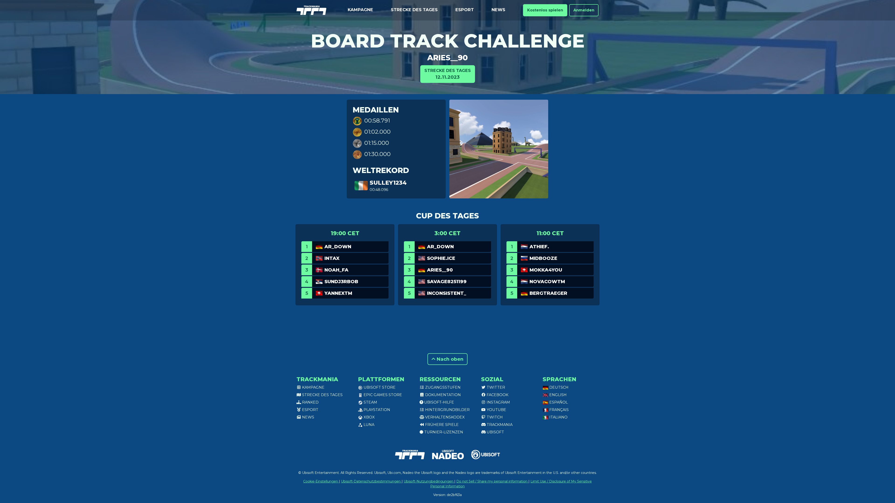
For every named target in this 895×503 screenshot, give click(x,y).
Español (558, 402)
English (557, 395)
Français (558, 410)
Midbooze (543, 258)
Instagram (498, 402)
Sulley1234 (388, 182)
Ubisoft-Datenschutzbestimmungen (371, 481)
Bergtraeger (548, 293)
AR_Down (337, 246)
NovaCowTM (547, 281)
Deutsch (558, 387)
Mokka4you (546, 270)
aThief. (539, 246)
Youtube (496, 410)
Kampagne (360, 9)
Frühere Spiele (441, 424)
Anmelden (583, 10)
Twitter (495, 387)
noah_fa (336, 270)
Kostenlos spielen (545, 10)
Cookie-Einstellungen (321, 481)
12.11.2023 (447, 74)
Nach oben (449, 359)
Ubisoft (495, 432)
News (498, 9)
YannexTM (338, 293)
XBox (369, 417)
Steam (370, 402)
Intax (332, 258)
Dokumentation (442, 395)
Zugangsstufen (442, 387)
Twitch (494, 417)
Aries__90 (447, 57)
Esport (464, 9)
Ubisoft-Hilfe (438, 402)
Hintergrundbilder (447, 410)
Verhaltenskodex (444, 417)
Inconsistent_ (446, 293)
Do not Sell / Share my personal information (492, 481)
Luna (368, 424)
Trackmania (499, 424)
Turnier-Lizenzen (443, 432)
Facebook (497, 395)
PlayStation (376, 410)
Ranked (310, 402)
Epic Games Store (382, 395)
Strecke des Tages (414, 9)
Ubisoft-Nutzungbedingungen (429, 481)
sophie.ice (441, 258)
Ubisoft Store (379, 387)
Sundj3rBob (341, 281)
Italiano (558, 417)
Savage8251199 (447, 281)
